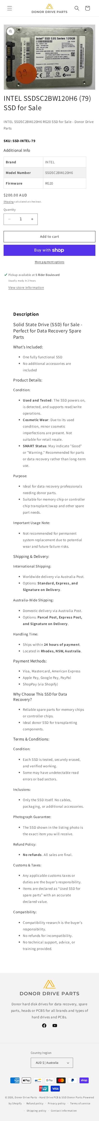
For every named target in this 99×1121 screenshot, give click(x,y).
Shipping (9, 201)
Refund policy (34, 1103)
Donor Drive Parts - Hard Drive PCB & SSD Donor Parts (48, 1097)
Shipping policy (37, 1110)
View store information (26, 287)
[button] (9, 8)
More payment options (49, 262)
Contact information (64, 1110)
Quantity (10, 210)
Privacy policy (57, 1103)
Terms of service (80, 1103)
